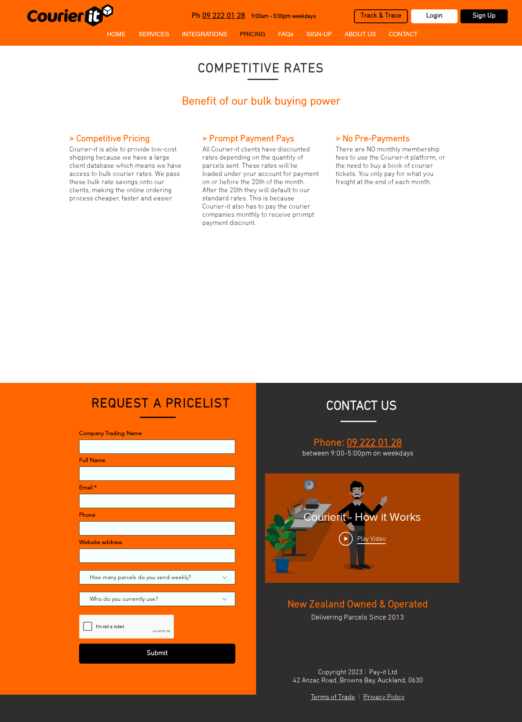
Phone (87, 515)
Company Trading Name (110, 433)
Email (86, 487)
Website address (100, 542)
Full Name (92, 460)
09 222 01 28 (223, 16)
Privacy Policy (384, 697)
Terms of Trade (333, 697)
